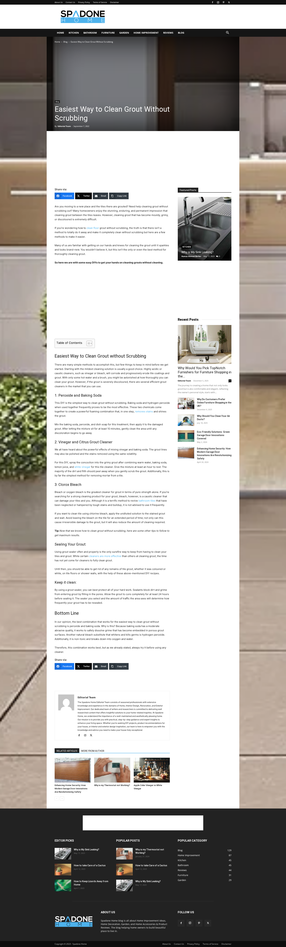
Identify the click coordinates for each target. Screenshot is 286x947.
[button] (227, 33)
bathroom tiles (147, 500)
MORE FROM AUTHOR (92, 751)
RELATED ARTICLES (67, 751)
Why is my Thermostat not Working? (112, 785)
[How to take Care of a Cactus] (63, 869)
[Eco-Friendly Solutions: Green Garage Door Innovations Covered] (186, 436)
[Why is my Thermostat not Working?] (112, 770)
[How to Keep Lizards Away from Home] (63, 885)
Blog (181, 32)
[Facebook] (212, 2)
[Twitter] (228, 2)
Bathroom (90, 32)
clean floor (93, 228)
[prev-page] (57, 798)
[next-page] (62, 798)
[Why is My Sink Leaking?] (204, 229)
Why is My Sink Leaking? (197, 252)
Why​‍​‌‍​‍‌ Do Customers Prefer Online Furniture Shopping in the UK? (214, 402)
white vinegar (82, 466)
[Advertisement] (171, 16)
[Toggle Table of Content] (87, 343)
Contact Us (70, 2)
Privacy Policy (84, 2)
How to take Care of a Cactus (90, 865)
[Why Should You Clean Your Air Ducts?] (186, 420)
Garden (124, 32)
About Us (59, 2)
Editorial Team (64, 126)
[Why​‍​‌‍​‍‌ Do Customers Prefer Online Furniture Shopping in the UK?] (186, 403)
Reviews (168, 32)
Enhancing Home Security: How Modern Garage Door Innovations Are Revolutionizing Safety (71, 788)
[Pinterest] (223, 2)
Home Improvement (146, 32)
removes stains (144, 411)
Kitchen (74, 32)
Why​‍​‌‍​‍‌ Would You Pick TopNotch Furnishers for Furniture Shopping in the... (204, 372)
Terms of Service (100, 2)
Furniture (108, 32)
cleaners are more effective (105, 556)
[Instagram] (217, 2)
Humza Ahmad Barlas (191, 256)
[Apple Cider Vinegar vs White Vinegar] (152, 770)
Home (60, 32)
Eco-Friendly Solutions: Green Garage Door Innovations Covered (213, 435)
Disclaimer (114, 2)
